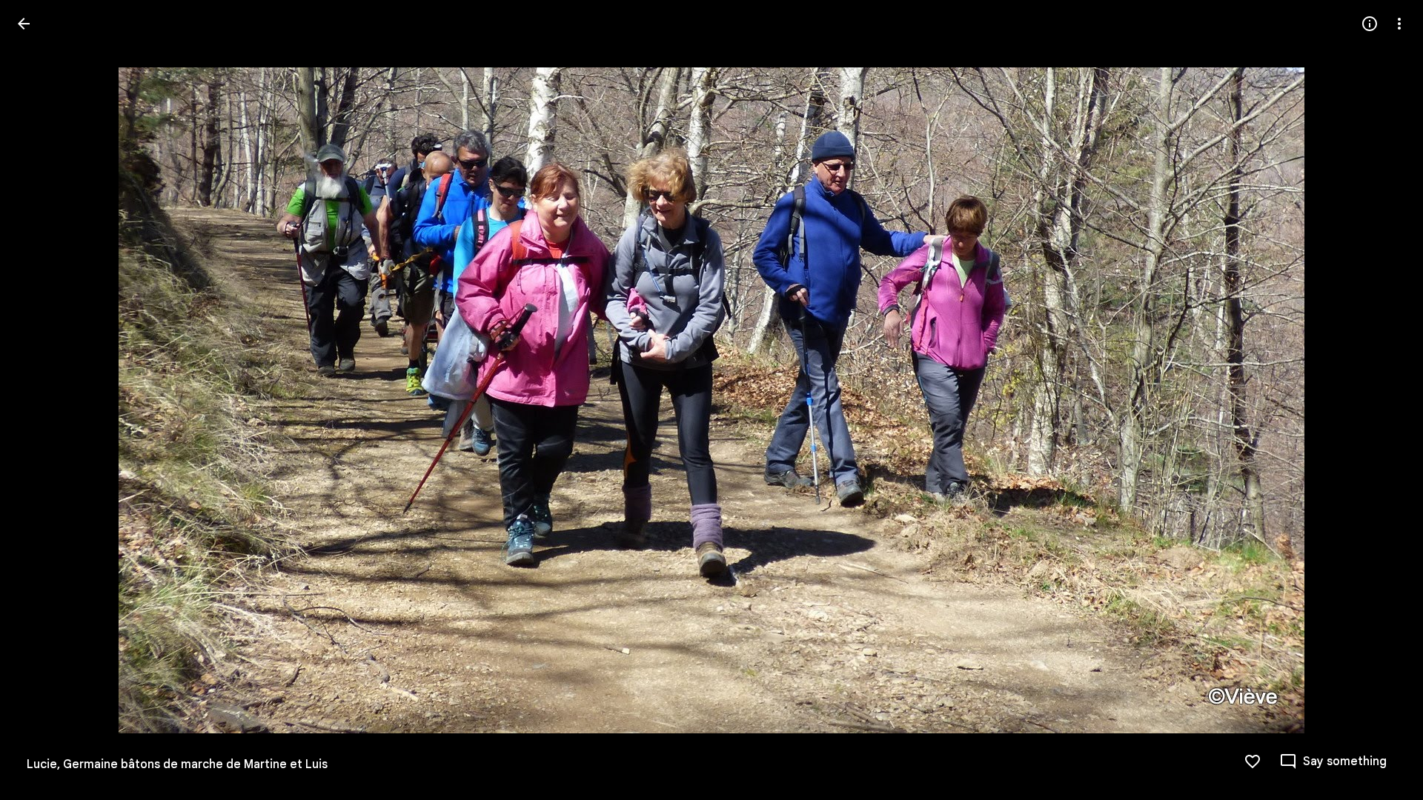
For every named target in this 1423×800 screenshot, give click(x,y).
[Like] (1252, 761)
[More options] (1399, 24)
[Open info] (1369, 24)
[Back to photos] (24, 23)
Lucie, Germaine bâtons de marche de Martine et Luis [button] (177, 764)
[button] (41, 400)
